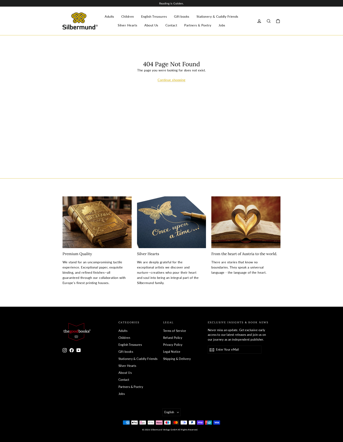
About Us (151, 25)
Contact (171, 25)
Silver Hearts (127, 25)
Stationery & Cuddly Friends (217, 16)
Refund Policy (172, 338)
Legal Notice (171, 351)
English (169, 412)
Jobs (221, 25)
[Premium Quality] (97, 222)
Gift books (181, 16)
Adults (109, 16)
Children (127, 16)
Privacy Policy (173, 344)
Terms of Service (174, 331)
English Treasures (154, 16)
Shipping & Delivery (177, 359)
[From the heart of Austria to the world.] (245, 222)
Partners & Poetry (197, 25)
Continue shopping (171, 80)
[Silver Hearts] (171, 222)
